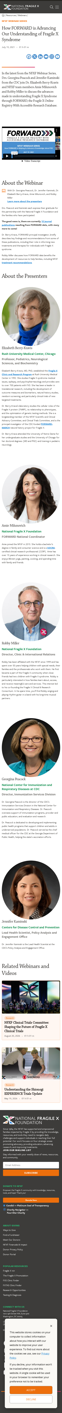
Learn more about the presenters (24, 201)
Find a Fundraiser (11, 1234)
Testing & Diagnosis (12, 1295)
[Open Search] (51, 7)
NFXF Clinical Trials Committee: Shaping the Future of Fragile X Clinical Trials (26, 1027)
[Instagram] (51, 56)
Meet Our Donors (11, 1239)
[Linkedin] (40, 56)
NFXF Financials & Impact (15, 1244)
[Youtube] (57, 56)
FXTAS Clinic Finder (12, 1285)
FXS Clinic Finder (11, 1280)
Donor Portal (9, 1254)
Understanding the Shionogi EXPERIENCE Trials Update (23, 1091)
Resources (11, 15)
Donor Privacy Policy (13, 1249)
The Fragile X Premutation (15, 1275)
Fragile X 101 (9, 1270)
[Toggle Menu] (57, 7)
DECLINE (31, 1399)
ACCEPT (31, 1390)
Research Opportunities (14, 1290)
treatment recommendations (17, 262)
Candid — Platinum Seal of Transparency (27, 1205)
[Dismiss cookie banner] (51, 1326)
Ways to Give (9, 1230)
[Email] (46, 56)
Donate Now (31, 1200)
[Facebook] (28, 56)
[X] (34, 56)
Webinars (22, 15)
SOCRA (51, 547)
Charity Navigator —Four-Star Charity (17, 1211)
